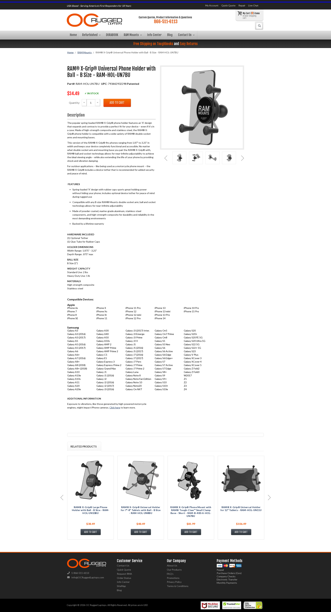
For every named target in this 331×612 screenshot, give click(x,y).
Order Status (124, 577)
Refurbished (90, 35)
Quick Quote (228, 5)
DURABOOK (112, 35)
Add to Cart (90, 532)
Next (242, 158)
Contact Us (185, 35)
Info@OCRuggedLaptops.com (87, 577)
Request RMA (124, 573)
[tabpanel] (179, 158)
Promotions (173, 577)
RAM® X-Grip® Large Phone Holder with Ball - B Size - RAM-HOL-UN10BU (90, 510)
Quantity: (74, 102)
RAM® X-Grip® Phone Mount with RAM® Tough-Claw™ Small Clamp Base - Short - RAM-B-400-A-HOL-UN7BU (190, 511)
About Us (172, 565)
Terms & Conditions (177, 586)
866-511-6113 (165, 21)
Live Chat (253, 5)
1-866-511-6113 (80, 572)
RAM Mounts (131, 35)
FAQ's (170, 573)
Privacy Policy (174, 581)
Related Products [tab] (84, 446)
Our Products (174, 569)
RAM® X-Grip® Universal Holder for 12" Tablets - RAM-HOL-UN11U (241, 509)
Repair (241, 5)
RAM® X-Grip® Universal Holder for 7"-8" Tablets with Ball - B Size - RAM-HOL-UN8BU (141, 510)
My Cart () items (251, 15)
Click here (114, 407)
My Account (211, 5)
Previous (165, 158)
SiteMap (121, 586)
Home (73, 35)
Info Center (154, 35)
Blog (170, 35)
